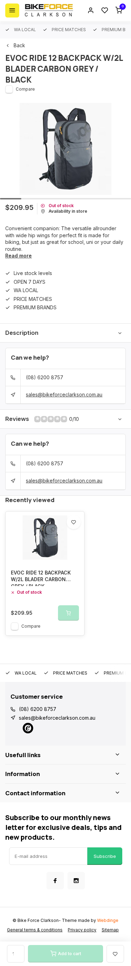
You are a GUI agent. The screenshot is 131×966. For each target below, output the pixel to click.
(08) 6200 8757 (44, 377)
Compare (25, 89)
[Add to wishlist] (74, 522)
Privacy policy (82, 929)
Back (19, 45)
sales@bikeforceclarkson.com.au (64, 394)
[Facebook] (55, 880)
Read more (18, 256)
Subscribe (105, 856)
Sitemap (110, 929)
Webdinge (107, 920)
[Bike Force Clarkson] (48, 10)
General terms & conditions (35, 929)
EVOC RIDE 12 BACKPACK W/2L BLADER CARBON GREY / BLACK (41, 578)
